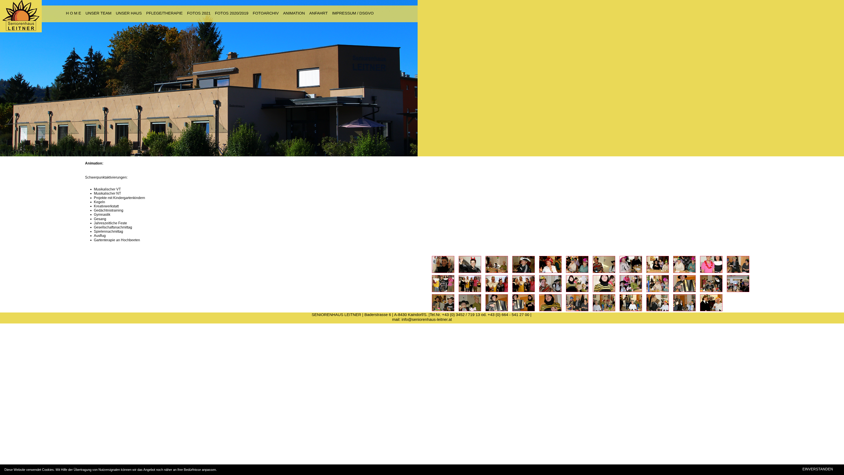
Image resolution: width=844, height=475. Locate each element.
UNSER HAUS (129, 13)
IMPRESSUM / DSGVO (353, 13)
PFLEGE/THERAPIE (164, 13)
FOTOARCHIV (266, 13)
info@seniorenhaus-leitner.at (427, 319)
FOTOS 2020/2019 (231, 13)
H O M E (73, 13)
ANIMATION (294, 13)
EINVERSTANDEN (817, 469)
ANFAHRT (318, 13)
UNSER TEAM (98, 13)
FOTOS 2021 (199, 13)
